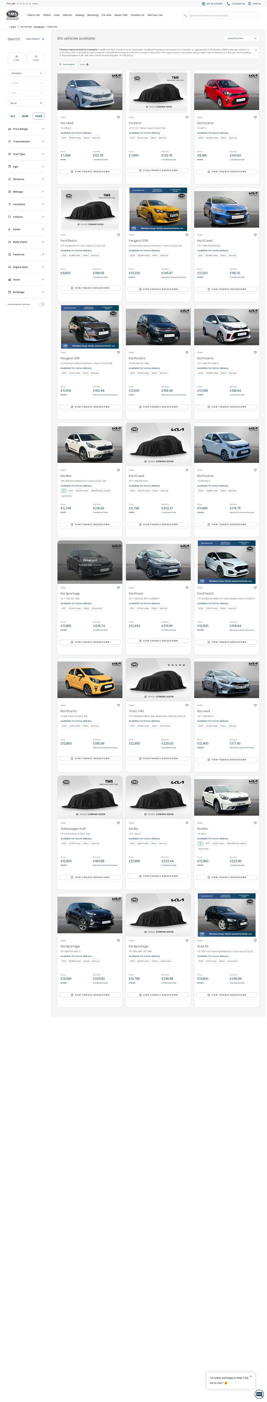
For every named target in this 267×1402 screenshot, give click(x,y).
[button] (87, 64)
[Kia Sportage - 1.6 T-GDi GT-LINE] (89, 562)
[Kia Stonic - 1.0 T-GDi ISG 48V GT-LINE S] (226, 1268)
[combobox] (26, 73)
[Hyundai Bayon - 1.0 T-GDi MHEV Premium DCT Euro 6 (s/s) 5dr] (158, 1150)
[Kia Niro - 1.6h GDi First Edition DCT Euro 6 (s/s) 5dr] (89, 444)
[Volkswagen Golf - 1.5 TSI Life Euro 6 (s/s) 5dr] (89, 797)
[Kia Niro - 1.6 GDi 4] (226, 797)
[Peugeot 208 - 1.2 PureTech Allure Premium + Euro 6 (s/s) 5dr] (89, 327)
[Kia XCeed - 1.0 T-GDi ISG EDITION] (226, 209)
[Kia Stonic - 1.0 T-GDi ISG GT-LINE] (226, 1032)
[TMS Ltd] (12, 15)
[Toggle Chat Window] (259, 1394)
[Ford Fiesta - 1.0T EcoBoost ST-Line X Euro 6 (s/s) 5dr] (89, 209)
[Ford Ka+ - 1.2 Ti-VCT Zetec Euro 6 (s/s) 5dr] (158, 91)
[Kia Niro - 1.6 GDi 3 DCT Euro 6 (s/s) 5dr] (89, 1032)
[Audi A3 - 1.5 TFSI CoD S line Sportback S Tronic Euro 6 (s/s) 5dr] (226, 915)
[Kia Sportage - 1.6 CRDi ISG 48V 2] (89, 915)
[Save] (118, 117)
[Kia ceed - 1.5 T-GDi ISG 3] (226, 679)
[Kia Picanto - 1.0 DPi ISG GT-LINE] (158, 327)
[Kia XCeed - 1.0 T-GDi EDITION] (158, 444)
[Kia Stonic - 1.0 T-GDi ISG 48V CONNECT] (158, 562)
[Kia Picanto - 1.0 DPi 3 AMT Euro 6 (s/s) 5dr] (89, 1268)
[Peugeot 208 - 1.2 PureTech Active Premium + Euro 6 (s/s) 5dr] (158, 209)
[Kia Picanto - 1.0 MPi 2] (226, 91)
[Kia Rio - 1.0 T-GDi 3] (158, 797)
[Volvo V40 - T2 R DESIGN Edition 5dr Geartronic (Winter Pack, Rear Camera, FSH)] (158, 679)
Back (13, 26)
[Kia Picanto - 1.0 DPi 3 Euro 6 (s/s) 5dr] (89, 679)
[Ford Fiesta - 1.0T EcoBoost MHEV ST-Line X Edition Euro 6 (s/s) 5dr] (226, 562)
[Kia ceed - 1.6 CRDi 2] (89, 91)
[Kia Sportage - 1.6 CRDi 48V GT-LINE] (158, 915)
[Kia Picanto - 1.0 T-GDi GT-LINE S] (226, 327)
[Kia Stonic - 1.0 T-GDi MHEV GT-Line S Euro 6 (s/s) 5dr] (158, 1268)
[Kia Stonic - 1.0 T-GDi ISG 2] (226, 1150)
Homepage (39, 26)
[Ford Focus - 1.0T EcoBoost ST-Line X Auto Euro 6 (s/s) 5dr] (89, 1150)
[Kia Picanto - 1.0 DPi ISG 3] (226, 444)
